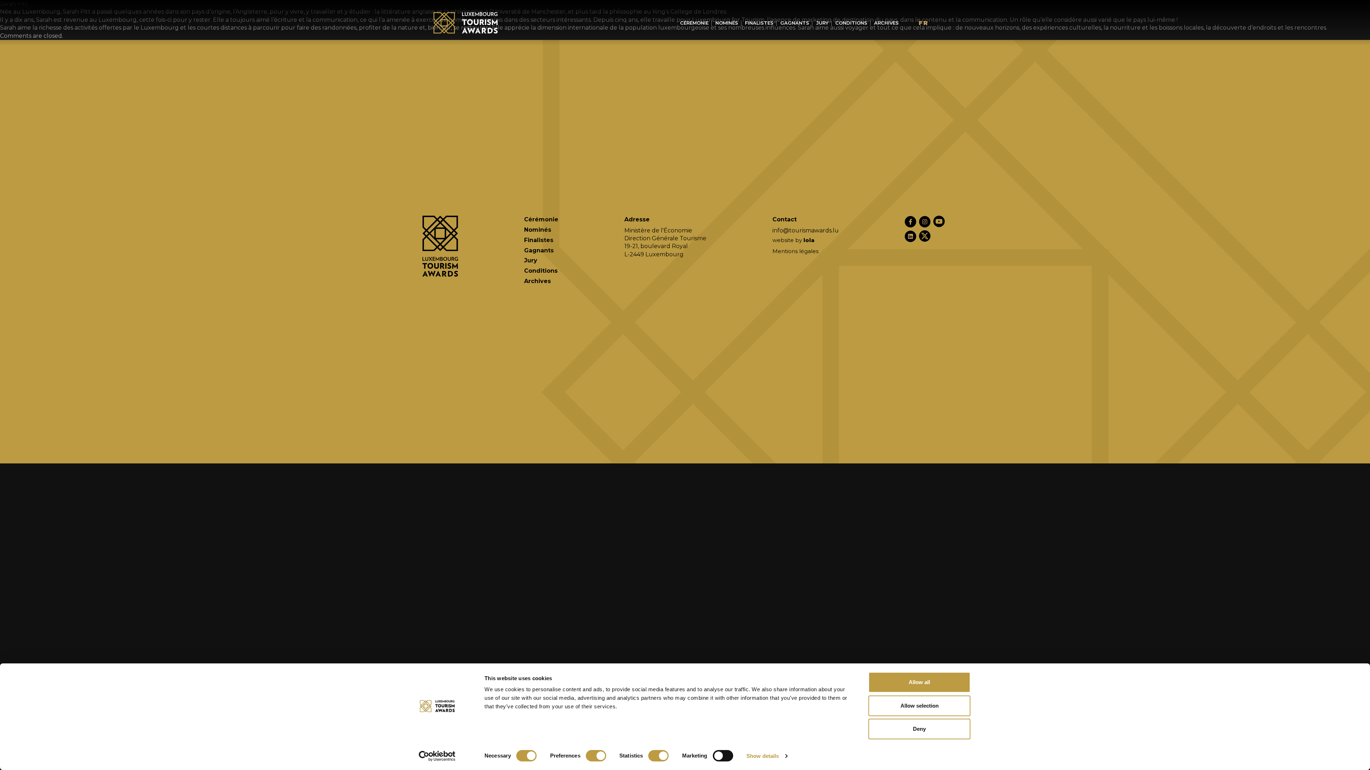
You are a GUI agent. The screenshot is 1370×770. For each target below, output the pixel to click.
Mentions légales (795, 251)
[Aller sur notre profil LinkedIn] (910, 236)
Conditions (851, 23)
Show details (762, 756)
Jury (822, 23)
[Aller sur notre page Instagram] (924, 221)
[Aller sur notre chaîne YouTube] (939, 221)
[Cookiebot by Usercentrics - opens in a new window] (437, 756)
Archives (886, 23)
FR (923, 23)
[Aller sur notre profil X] (924, 236)
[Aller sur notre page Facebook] (910, 221)
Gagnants (794, 23)
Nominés (726, 23)
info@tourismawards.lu (805, 230)
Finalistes (759, 23)
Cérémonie (694, 23)
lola (809, 240)
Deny (919, 729)
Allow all (919, 682)
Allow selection (919, 706)
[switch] (596, 755)
